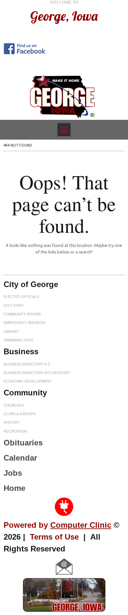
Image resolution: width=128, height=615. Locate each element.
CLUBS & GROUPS (19, 414)
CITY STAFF (14, 306)
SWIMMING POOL (19, 340)
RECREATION (15, 431)
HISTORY (12, 422)
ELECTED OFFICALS (21, 297)
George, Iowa (64, 16)
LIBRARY (11, 332)
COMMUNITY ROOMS (22, 314)
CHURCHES (14, 405)
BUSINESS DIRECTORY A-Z (27, 364)
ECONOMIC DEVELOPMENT (28, 381)
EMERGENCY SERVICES (24, 323)
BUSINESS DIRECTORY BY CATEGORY (37, 373)
